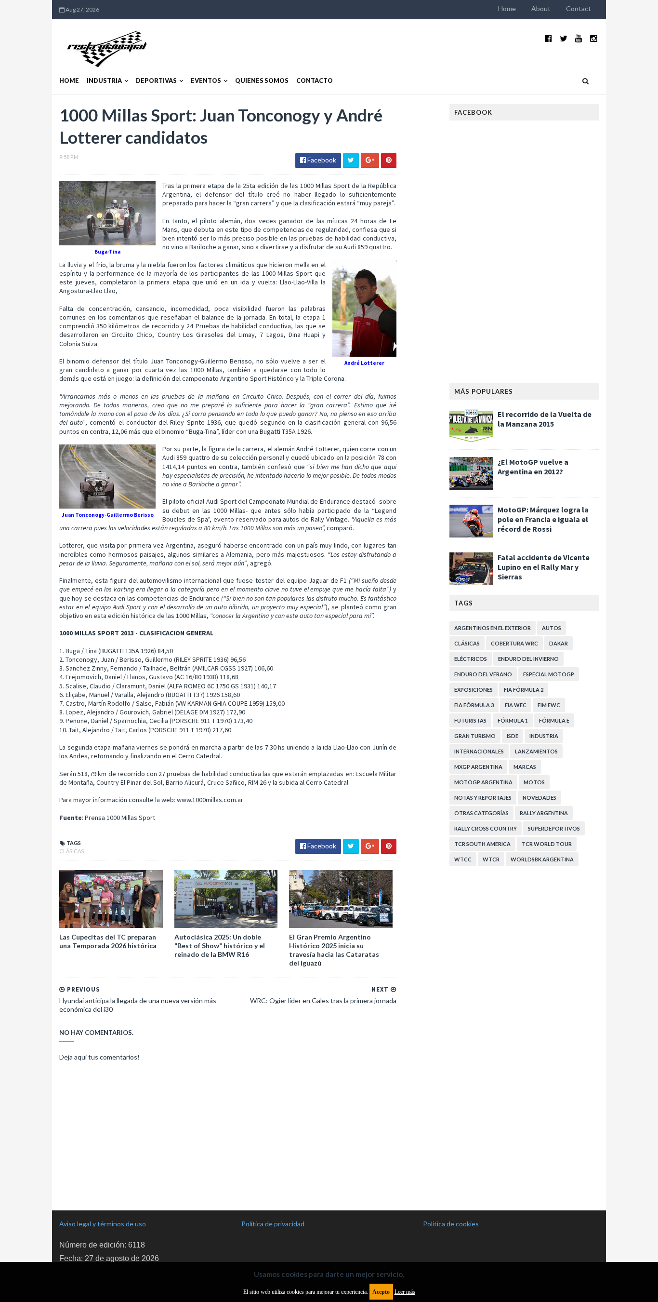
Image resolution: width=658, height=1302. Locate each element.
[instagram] (594, 38)
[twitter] (563, 38)
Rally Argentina (544, 813)
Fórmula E (554, 720)
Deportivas (156, 80)
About (541, 8)
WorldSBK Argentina (542, 859)
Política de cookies (451, 1224)
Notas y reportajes (483, 797)
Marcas (524, 767)
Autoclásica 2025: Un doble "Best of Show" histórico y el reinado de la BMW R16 (219, 945)
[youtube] (579, 38)
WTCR (491, 859)
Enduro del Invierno (528, 659)
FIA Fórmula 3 (474, 705)
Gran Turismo (475, 736)
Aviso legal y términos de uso (102, 1224)
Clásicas (71, 851)
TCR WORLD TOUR (547, 844)
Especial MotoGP (548, 674)
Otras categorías (481, 813)
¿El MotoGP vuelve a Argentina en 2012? (533, 466)
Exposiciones (473, 689)
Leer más (405, 1292)
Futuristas (470, 720)
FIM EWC (549, 705)
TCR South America (482, 844)
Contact (578, 8)
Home (507, 8)
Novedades (539, 797)
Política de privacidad (272, 1224)
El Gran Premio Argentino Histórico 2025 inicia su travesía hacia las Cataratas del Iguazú (334, 950)
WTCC (463, 859)
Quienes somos (262, 80)
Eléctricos (470, 659)
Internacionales (479, 751)
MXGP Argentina (478, 767)
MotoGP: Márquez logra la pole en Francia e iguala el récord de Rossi (543, 519)
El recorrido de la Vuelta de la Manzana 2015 (545, 419)
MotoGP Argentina (483, 782)
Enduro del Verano (483, 674)
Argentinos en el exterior (492, 628)
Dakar (558, 643)
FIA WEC (515, 705)
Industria (104, 80)
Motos (534, 782)
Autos (551, 628)
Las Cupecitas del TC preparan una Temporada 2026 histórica (108, 941)
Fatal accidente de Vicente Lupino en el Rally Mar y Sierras (544, 566)
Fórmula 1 (513, 720)
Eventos (206, 80)
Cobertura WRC (514, 643)
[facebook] (548, 38)
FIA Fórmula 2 (523, 689)
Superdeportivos (554, 828)
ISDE (512, 736)
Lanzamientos (536, 751)
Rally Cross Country (485, 828)
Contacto (314, 80)
